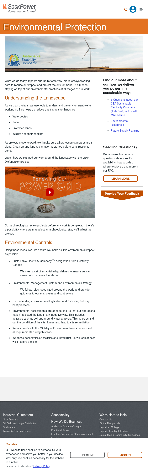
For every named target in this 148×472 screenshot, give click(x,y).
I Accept (125, 455)
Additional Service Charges (66, 426)
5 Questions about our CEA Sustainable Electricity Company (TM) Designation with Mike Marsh (124, 107)
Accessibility (60, 414)
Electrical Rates (60, 430)
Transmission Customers (17, 431)
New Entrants (10, 419)
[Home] (19, 8)
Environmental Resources (119, 123)
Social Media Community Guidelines (119, 435)
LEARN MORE (120, 178)
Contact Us (105, 419)
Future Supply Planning (125, 130)
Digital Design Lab (109, 423)
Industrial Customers (18, 414)
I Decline (87, 455)
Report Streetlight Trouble (113, 431)
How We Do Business (66, 421)
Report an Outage (109, 427)
